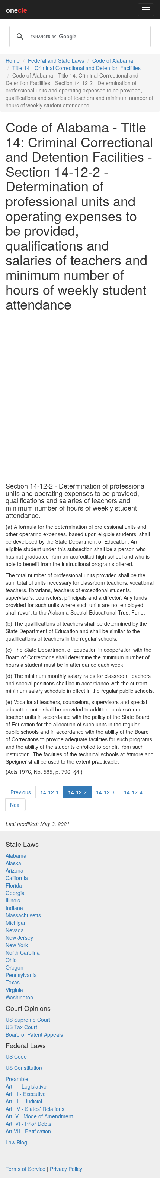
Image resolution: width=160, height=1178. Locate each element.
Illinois (13, 900)
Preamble (17, 1079)
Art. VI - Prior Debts (28, 1123)
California (17, 878)
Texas (13, 982)
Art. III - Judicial (24, 1101)
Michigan (16, 922)
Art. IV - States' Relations (35, 1108)
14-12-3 (105, 792)
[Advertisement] (80, 397)
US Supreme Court (28, 1019)
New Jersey (19, 937)
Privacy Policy (66, 1168)
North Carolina (23, 952)
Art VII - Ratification (28, 1131)
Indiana (14, 907)
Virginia (14, 989)
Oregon (14, 967)
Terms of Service (25, 1168)
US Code (16, 1056)
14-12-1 (49, 792)
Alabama (16, 855)
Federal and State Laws (56, 60)
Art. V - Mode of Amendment (39, 1116)
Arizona (14, 870)
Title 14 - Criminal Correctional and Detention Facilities (76, 68)
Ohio (11, 960)
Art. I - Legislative (26, 1086)
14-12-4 (133, 792)
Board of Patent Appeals (34, 1034)
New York (17, 945)
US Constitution (24, 1067)
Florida (14, 885)
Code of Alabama (112, 60)
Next (15, 804)
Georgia (15, 892)
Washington (19, 997)
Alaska (13, 863)
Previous (20, 792)
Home (13, 60)
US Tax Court (21, 1027)
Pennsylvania (21, 974)
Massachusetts (23, 915)
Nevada (15, 930)
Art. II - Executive (26, 1093)
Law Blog (16, 1142)
